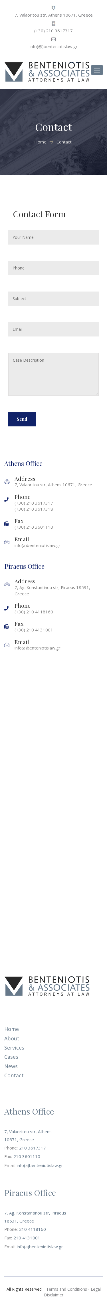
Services (14, 1047)
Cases (11, 1056)
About (11, 1038)
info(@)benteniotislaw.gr (54, 46)
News (11, 1066)
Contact (14, 1075)
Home (11, 1029)
